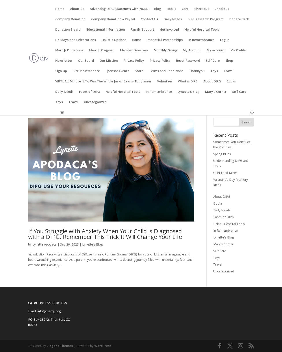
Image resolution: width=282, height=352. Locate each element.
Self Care (213, 61)
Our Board (86, 61)
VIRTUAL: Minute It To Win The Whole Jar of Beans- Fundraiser (103, 81)
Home (59, 9)
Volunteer (164, 81)
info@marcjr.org (49, 311)
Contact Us (149, 19)
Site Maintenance (86, 71)
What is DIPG (188, 81)
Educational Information (105, 30)
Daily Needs (173, 19)
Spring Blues (222, 154)
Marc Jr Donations (69, 50)
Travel (228, 71)
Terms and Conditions (166, 71)
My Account (192, 50)
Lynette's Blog (188, 92)
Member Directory (134, 50)
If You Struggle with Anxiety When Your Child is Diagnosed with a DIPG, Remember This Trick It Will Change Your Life (105, 234)
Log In (224, 40)
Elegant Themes (60, 346)
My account (216, 50)
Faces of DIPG (89, 92)
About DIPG (212, 81)
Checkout (201, 9)
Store (139, 71)
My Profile (238, 50)
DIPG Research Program (205, 19)
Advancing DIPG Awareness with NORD (119, 9)
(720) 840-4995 (56, 303)
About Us (77, 9)
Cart (185, 9)
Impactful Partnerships (165, 40)
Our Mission (109, 61)
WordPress (102, 346)
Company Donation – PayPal (113, 19)
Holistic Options (114, 40)
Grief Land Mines (225, 173)
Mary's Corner (215, 92)
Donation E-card (68, 30)
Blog (157, 9)
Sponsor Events (117, 71)
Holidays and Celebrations (75, 40)
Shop (229, 61)
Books (171, 9)
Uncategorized (95, 102)
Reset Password (188, 61)
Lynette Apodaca (44, 244)
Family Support (142, 30)
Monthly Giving (165, 50)
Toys (214, 71)
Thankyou (197, 71)
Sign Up (61, 71)
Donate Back (239, 19)
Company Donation (70, 19)
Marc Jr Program (101, 50)
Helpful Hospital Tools (202, 30)
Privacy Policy (134, 61)
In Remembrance (201, 40)
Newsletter (63, 61)
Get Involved (169, 30)
